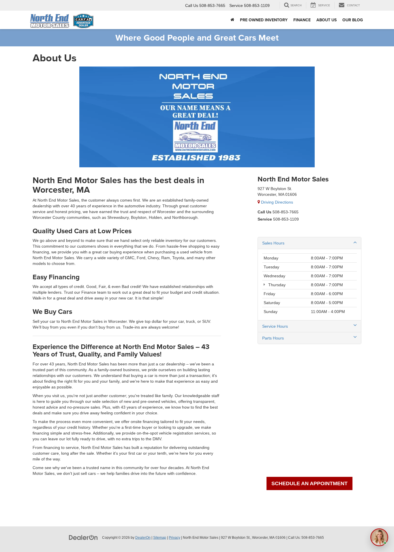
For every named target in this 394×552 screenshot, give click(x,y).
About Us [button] (326, 20)
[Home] (232, 20)
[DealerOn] (83, 537)
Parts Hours (273, 338)
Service (265, 219)
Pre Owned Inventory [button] (264, 20)
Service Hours (275, 326)
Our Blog (352, 20)
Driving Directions (276, 202)
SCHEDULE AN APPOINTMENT (309, 483)
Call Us (264, 212)
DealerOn (143, 538)
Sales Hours (273, 243)
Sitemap (159, 538)
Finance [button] (302, 20)
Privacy (174, 538)
